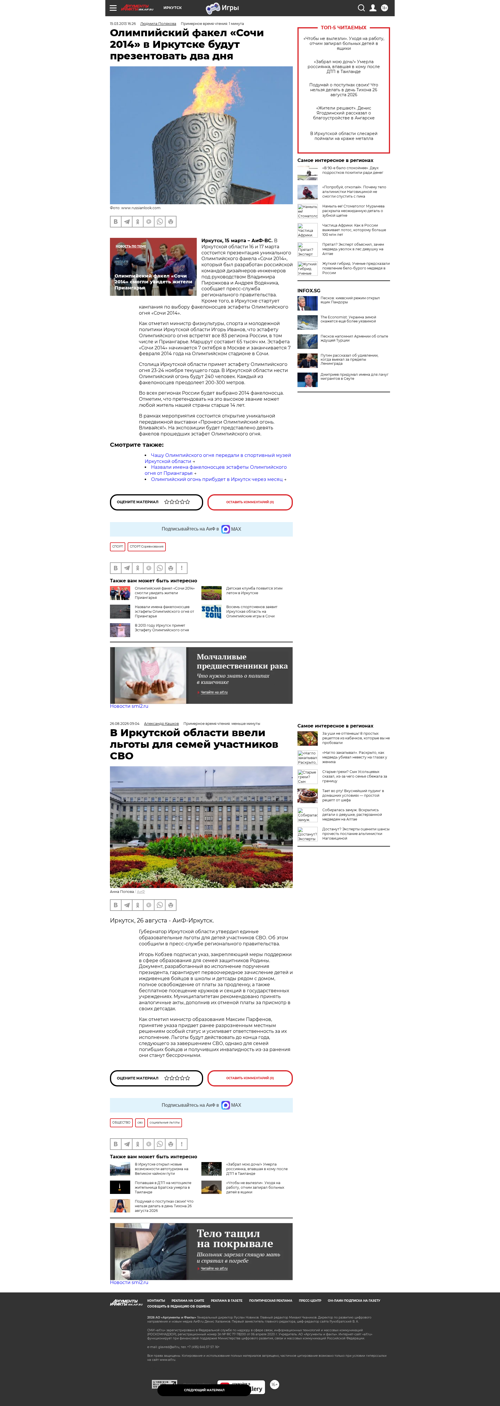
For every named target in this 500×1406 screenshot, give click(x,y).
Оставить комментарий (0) (250, 502)
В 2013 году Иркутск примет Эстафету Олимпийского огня (162, 627)
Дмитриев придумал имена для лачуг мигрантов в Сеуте (355, 377)
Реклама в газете (226, 1301)
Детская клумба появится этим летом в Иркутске (254, 590)
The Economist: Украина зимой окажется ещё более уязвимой (348, 319)
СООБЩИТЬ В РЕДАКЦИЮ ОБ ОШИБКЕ (178, 1306)
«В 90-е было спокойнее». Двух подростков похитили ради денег (352, 170)
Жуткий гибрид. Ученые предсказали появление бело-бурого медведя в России (356, 268)
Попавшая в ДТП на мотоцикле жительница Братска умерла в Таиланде (163, 1187)
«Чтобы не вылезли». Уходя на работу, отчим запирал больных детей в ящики (344, 43)
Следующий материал (204, 1390)
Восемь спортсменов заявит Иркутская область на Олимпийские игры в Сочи (251, 611)
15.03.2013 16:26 (123, 23)
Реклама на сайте (188, 1301)
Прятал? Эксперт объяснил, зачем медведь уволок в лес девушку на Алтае (353, 249)
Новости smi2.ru (129, 706)
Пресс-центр (310, 1301)
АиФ (141, 891)
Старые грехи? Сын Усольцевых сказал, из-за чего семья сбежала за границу (354, 776)
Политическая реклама (270, 1301)
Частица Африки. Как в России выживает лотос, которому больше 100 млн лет (354, 230)
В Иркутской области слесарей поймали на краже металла (344, 136)
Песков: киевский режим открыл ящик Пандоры (350, 300)
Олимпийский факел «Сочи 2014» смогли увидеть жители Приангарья (165, 593)
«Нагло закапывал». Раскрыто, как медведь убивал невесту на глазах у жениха (354, 757)
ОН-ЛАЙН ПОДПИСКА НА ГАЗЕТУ (354, 1301)
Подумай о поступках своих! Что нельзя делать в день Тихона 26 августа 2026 (343, 90)
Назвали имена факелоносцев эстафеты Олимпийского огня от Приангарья (164, 611)
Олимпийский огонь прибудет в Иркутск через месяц (217, 479)
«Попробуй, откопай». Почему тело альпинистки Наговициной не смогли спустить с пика (354, 191)
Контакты (156, 1301)
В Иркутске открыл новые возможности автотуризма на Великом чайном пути (161, 1169)
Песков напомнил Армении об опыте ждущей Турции (354, 338)
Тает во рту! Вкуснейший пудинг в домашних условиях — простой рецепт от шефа (353, 795)
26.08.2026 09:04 (124, 723)
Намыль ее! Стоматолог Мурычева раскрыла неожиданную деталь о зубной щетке (353, 211)
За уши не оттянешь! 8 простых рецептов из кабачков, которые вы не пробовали (356, 738)
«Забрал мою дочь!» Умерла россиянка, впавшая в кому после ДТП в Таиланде (344, 66)
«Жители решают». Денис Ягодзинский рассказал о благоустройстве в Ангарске (344, 113)
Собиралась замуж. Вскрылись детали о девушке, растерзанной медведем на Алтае (352, 814)
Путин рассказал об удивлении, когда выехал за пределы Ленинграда (349, 359)
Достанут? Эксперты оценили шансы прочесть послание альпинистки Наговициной (355, 833)
